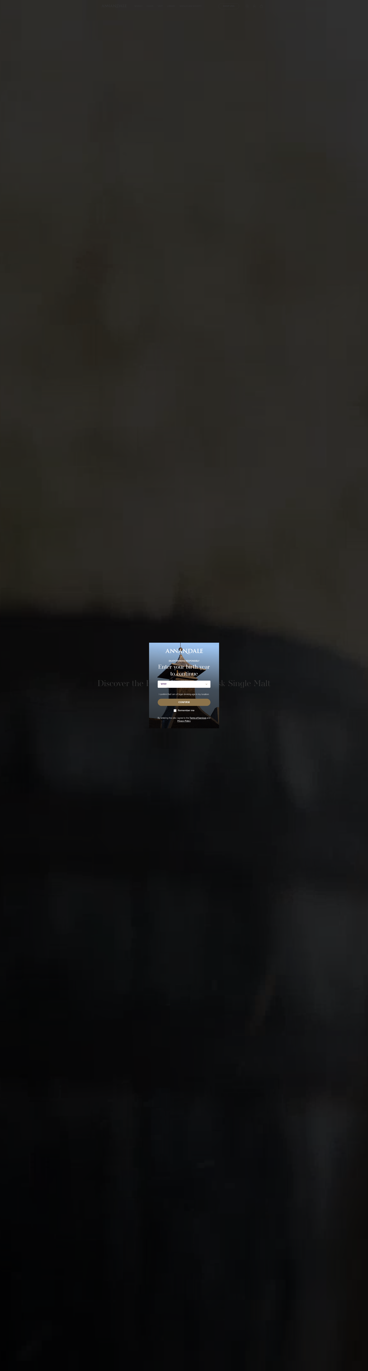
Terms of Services (198, 718)
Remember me (186, 710)
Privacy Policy (184, 721)
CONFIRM (184, 702)
